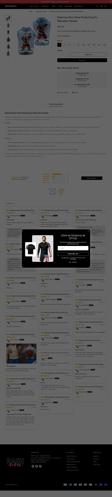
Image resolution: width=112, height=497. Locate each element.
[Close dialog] (88, 231)
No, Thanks (73, 262)
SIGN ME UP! (73, 254)
